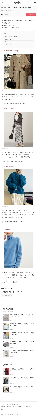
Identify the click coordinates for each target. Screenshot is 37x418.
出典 (2, 90)
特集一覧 (18, 404)
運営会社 (3, 409)
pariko (11, 338)
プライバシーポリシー (12, 406)
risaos (11, 347)
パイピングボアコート (11, 36)
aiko (11, 320)
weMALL (12, 383)
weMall (11, 392)
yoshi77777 (12, 329)
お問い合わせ (21, 406)
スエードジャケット (10, 39)
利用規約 (3, 406)
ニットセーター (9, 41)
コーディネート (5, 295)
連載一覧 (12, 404)
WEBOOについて (5, 404)
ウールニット (8, 44)
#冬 (11, 10)
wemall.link (5, 90)
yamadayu (6, 14)
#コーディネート (5, 10)
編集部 (11, 374)
